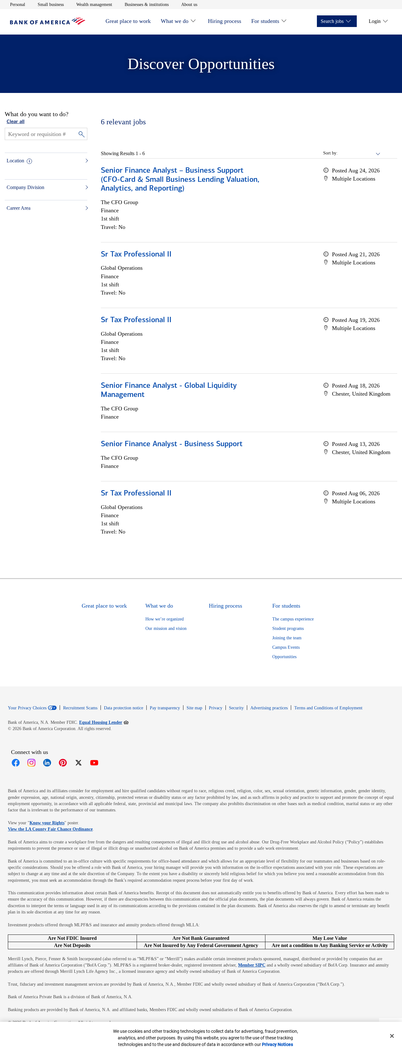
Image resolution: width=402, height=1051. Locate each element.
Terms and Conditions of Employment (328, 708)
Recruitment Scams (80, 708)
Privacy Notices (277, 1044)
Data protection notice (123, 708)
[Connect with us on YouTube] (94, 762)
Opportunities (284, 656)
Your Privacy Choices (27, 708)
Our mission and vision (166, 628)
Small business (51, 4)
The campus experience (293, 619)
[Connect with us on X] (78, 762)
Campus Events (286, 647)
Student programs (288, 628)
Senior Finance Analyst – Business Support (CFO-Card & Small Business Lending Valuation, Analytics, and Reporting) (180, 180)
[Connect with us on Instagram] (31, 762)
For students (265, 21)
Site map (194, 708)
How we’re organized (164, 619)
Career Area (18, 208)
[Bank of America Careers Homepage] (47, 23)
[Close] (392, 1036)
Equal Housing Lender (103, 722)
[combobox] (359, 153)
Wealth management (94, 4)
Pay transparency (165, 708)
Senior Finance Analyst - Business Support (171, 444)
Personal (17, 4)
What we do (174, 21)
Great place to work (128, 21)
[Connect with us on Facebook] (16, 762)
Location (15, 160)
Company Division (25, 187)
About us (189, 4)
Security (236, 708)
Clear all (15, 121)
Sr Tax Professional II (136, 254)
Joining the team (287, 638)
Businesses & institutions (147, 4)
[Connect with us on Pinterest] (63, 762)
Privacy (215, 708)
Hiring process (224, 21)
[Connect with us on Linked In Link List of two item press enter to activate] (47, 763)
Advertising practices (269, 708)
